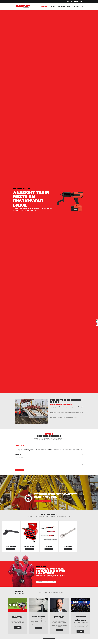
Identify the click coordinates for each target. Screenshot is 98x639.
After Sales (75, 6)
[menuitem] (68, 1)
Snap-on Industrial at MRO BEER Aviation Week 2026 (18, 618)
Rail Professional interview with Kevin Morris (59, 618)
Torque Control (49, 546)
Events (68, 6)
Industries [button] (44, 6)
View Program (11, 548)
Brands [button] (68, 1)
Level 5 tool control (74, 415)
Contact (81, 1)
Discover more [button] (20, 469)
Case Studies (61, 6)
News (72, 1)
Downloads (76, 1)
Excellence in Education (30, 546)
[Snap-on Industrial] (22, 6)
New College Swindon (38, 616)
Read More (18, 627)
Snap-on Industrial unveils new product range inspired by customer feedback (80, 618)
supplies (74, 406)
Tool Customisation (11, 546)
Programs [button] (52, 6)
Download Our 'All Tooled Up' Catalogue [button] (46, 581)
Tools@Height (68, 546)
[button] (81, 6)
